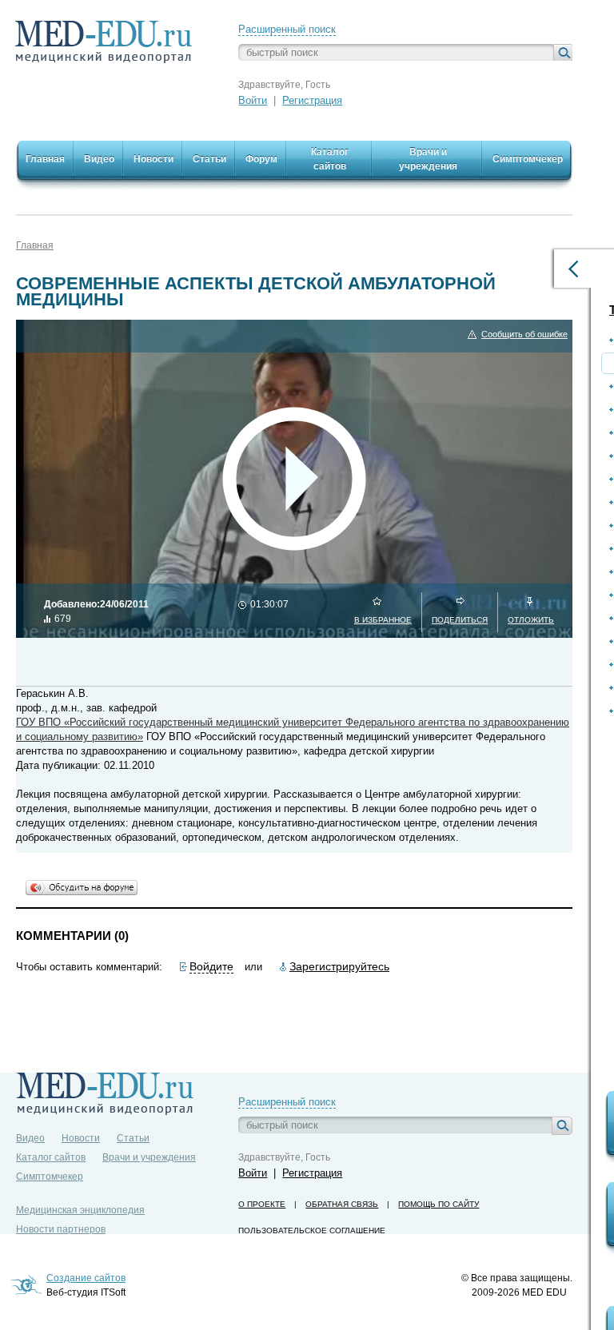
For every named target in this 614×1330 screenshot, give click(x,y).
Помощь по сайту (438, 1204)
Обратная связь (341, 1204)
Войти (252, 100)
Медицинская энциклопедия (80, 1210)
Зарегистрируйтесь (339, 966)
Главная (35, 245)
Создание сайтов (86, 1278)
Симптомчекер (49, 1176)
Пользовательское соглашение (311, 1230)
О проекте (261, 1204)
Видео (30, 1138)
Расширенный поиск (287, 29)
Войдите (211, 966)
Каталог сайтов (51, 1157)
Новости (81, 1138)
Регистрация (312, 100)
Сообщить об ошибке (524, 334)
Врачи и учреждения (149, 1157)
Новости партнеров (61, 1229)
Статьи (133, 1138)
